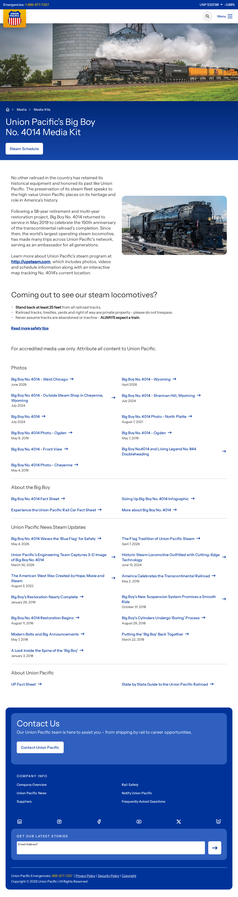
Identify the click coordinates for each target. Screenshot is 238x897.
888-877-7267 (62, 876)
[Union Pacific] (14, 18)
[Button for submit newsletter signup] (214, 847)
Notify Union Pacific (137, 793)
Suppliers (24, 801)
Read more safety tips (30, 328)
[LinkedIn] (19, 822)
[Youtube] (139, 822)
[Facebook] (99, 822)
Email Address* (28, 844)
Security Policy (108, 876)
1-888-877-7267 (37, 5)
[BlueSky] (218, 822)
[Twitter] (179, 822)
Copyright (129, 876)
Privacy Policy (85, 876)
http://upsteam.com (30, 261)
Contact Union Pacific (40, 747)
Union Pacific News (31, 793)
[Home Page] (10, 109)
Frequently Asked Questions (143, 801)
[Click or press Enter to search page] (207, 16)
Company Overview (32, 785)
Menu (221, 16)
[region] (217, 4)
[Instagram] (59, 822)
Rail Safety (130, 785)
